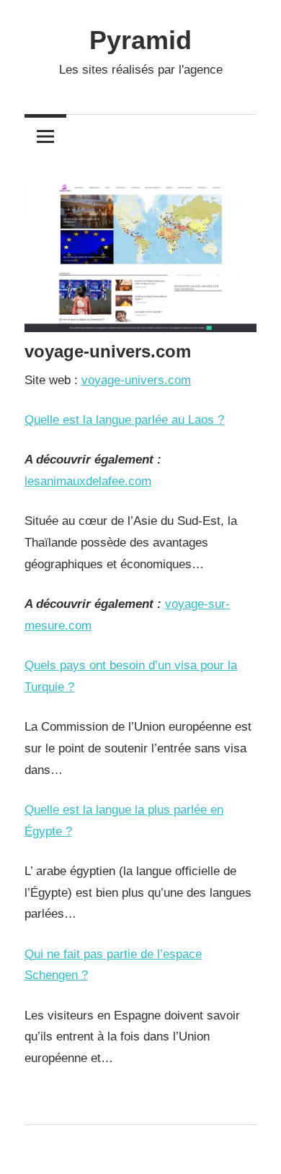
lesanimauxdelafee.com (87, 481)
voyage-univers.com (136, 380)
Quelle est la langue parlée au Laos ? (124, 420)
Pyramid (140, 40)
